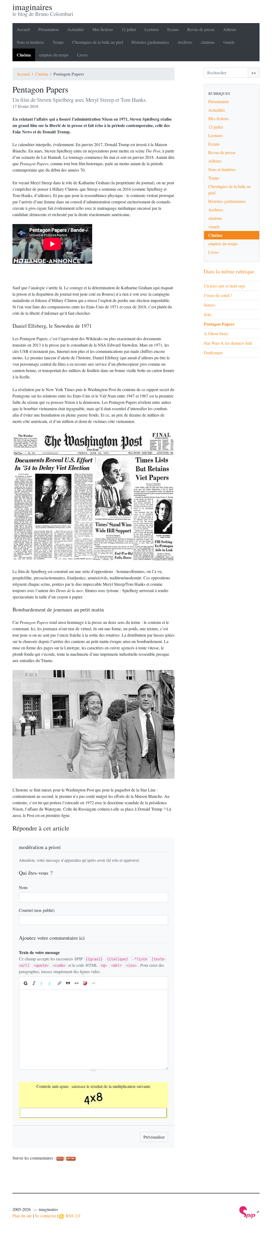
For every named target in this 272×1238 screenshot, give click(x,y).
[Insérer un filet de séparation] (93, 983)
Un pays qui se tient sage (224, 285)
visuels (229, 42)
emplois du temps (54, 55)
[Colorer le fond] (51, 983)
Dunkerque (213, 352)
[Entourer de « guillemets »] (76, 983)
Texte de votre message (39, 952)
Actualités (75, 29)
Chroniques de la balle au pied (97, 42)
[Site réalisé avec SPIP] (249, 1211)
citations (208, 42)
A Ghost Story (216, 333)
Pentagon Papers (219, 324)
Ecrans (173, 29)
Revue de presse (201, 29)
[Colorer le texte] (42, 983)
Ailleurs (229, 29)
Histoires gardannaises (150, 42)
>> (253, 72)
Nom (23, 887)
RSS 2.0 (71, 1215)
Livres (82, 55)
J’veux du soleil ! (218, 295)
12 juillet (128, 29)
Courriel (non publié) (36, 910)
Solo (207, 314)
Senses (209, 305)
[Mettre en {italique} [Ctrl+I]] (34, 983)
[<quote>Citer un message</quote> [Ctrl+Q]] (68, 983)
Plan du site (22, 1215)
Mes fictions (102, 29)
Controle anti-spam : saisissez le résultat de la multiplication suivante (93, 1086)
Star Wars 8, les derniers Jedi (228, 343)
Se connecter (45, 1215)
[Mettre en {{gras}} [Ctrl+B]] (25, 983)
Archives (184, 42)
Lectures (151, 29)
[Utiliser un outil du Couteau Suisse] (85, 983)
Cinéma (24, 55)
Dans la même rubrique (229, 271)
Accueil (23, 29)
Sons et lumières (30, 42)
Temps (58, 42)
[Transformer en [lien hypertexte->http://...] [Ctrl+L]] (59, 983)
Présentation (48, 29)
